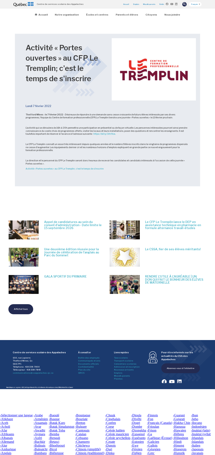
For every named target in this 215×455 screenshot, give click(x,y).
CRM (59, 387)
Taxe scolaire (121, 358)
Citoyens (151, 14)
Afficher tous (21, 309)
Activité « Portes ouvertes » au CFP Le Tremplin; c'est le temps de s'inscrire (65, 168)
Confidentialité (86, 367)
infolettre (65, 387)
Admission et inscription (127, 367)
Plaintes (118, 379)
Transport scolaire (123, 361)
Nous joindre (172, 14)
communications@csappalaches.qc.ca (33, 373)
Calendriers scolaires (125, 364)
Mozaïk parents (149, 4)
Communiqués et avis (89, 361)
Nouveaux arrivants (124, 370)
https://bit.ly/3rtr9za (104, 134)
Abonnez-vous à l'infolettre (180, 368)
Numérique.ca (10, 387)
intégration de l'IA (31, 387)
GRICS (81, 373)
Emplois (136, 4)
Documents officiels (88, 364)
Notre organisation (67, 14)
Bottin (161, 4)
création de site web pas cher (47, 387)
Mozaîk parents (122, 376)
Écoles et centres (97, 14)
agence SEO (20, 387)
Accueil (126, 4)
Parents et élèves (127, 14)
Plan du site (84, 370)
